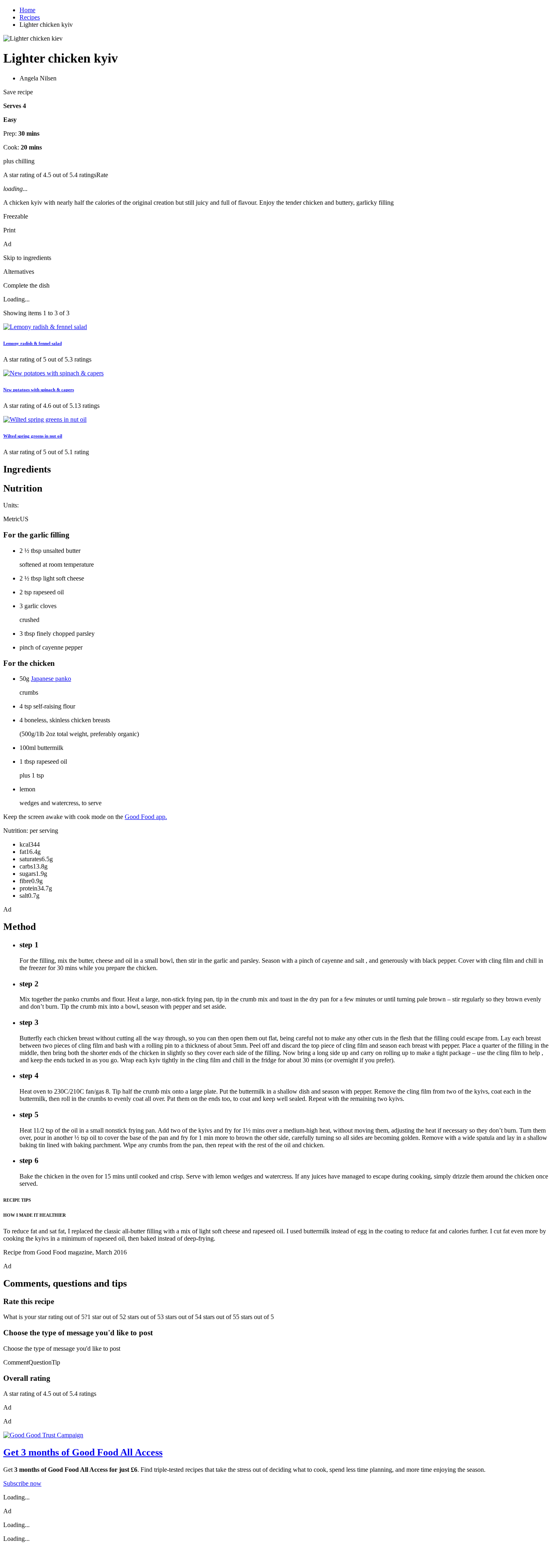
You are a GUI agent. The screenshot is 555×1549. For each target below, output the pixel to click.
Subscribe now (22, 1483)
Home (27, 9)
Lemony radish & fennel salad (32, 343)
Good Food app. (146, 816)
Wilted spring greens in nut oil (32, 435)
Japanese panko (51, 678)
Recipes (30, 17)
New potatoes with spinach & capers (38, 389)
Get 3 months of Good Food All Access (83, 1452)
